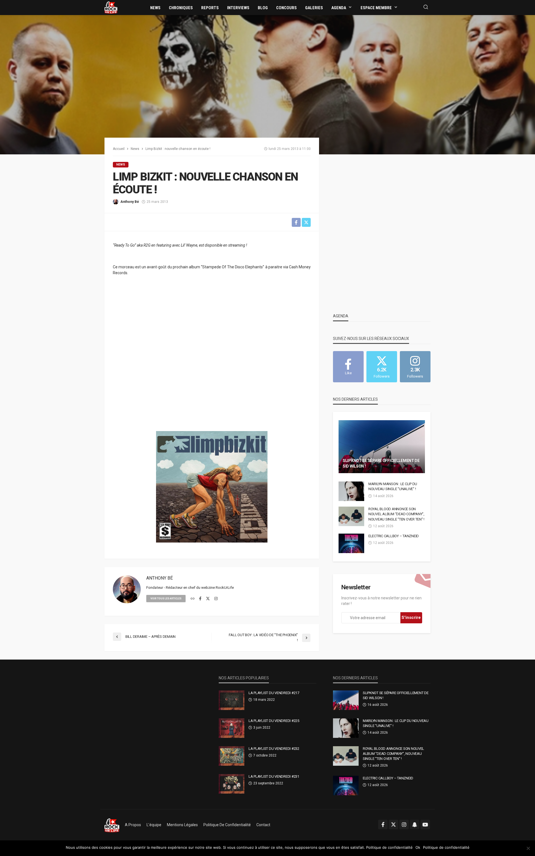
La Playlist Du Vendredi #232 (274, 748)
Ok (417, 847)
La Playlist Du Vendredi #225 (274, 721)
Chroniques (181, 7)
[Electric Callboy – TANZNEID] (351, 543)
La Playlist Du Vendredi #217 (274, 693)
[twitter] (208, 599)
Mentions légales (182, 825)
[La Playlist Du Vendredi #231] (231, 784)
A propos (133, 825)
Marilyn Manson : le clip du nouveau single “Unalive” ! (392, 486)
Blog (263, 7)
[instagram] (216, 599)
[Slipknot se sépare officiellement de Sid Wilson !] (382, 446)
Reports (210, 7)
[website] (192, 599)
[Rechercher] (426, 7)
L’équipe (154, 825)
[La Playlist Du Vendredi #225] (231, 728)
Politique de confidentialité (227, 825)
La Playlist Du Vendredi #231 (274, 776)
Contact (263, 825)
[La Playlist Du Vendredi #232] (231, 756)
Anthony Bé (129, 202)
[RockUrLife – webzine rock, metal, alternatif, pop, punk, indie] (111, 825)
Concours (286, 7)
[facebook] (200, 599)
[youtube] (425, 824)
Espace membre (376, 7)
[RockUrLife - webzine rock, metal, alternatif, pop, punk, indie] (110, 7)
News (155, 7)
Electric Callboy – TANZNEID (393, 536)
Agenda (338, 7)
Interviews (238, 7)
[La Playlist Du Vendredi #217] (231, 700)
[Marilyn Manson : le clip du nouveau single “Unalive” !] (351, 491)
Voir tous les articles (165, 598)
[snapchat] (414, 824)
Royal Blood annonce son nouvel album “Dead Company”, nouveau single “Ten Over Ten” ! (396, 514)
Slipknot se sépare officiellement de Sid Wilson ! (381, 463)
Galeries (314, 7)
